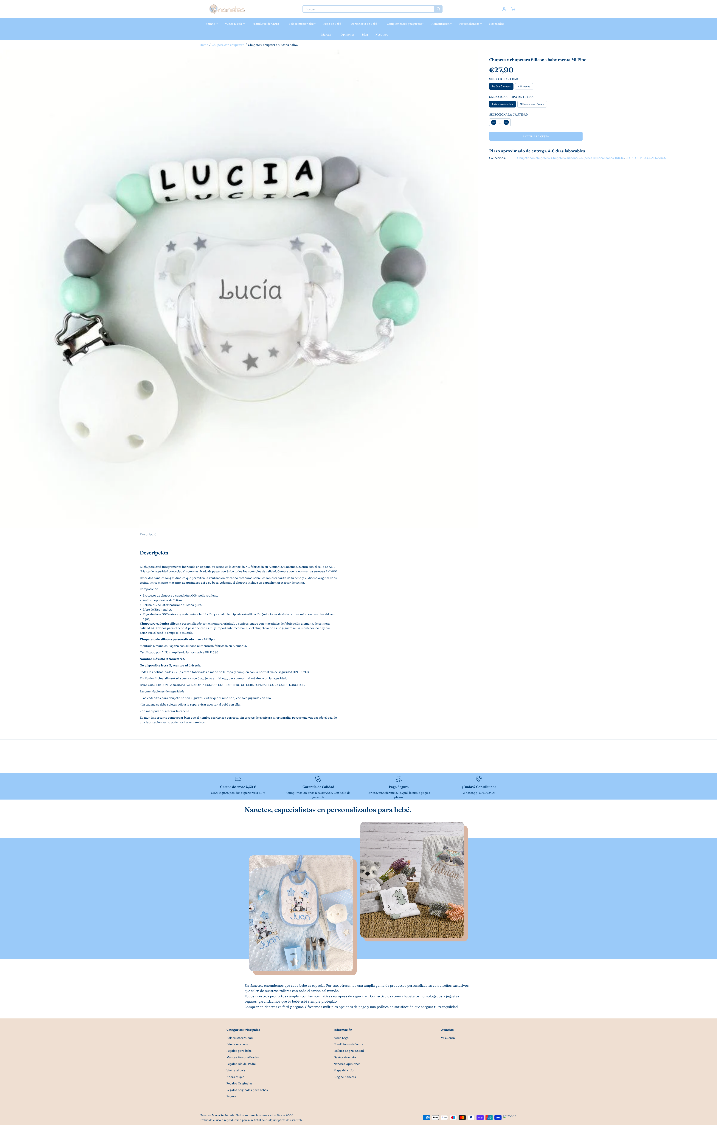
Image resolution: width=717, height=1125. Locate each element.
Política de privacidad (349, 1050)
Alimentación (441, 23)
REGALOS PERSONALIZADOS (646, 158)
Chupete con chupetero (228, 45)
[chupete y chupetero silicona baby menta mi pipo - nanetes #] (239, 289)
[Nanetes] (227, 9)
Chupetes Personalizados (596, 158)
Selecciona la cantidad (508, 114)
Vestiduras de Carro (266, 23)
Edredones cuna (237, 1044)
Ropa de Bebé (332, 23)
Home (204, 45)
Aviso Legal (342, 1038)
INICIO (619, 158)
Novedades (496, 23)
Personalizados (469, 23)
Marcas (326, 34)
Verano (211, 23)
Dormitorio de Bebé (364, 23)
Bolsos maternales (301, 23)
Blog (365, 34)
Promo (231, 1096)
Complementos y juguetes (405, 23)
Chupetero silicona (564, 158)
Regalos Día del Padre (241, 1064)
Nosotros (381, 34)
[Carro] (513, 9)
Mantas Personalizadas (242, 1057)
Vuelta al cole (234, 23)
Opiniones (348, 34)
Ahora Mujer (235, 1077)
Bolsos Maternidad (239, 1038)
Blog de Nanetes (345, 1077)
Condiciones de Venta (349, 1044)
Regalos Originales (239, 1083)
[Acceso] (504, 9)
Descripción (149, 534)
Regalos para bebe (239, 1050)
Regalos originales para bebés (247, 1090)
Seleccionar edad (503, 79)
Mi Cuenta (448, 1038)
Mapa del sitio (343, 1070)
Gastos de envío (345, 1057)
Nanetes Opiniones (347, 1064)
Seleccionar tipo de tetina (511, 97)
